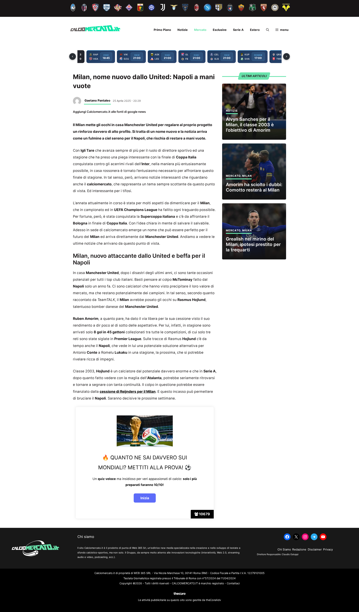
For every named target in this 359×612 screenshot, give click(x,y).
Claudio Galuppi (290, 554)
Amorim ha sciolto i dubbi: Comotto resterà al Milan (254, 187)
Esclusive (220, 30)
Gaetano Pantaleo (97, 100)
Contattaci (233, 583)
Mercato (200, 30)
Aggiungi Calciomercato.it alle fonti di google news (109, 112)
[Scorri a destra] (286, 56)
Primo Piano (162, 30)
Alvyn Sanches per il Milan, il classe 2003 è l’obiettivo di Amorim (250, 125)
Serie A (238, 30)
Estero (255, 30)
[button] (267, 29)
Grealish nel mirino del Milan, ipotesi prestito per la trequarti (253, 244)
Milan (247, 175)
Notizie (182, 30)
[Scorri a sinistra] (72, 56)
